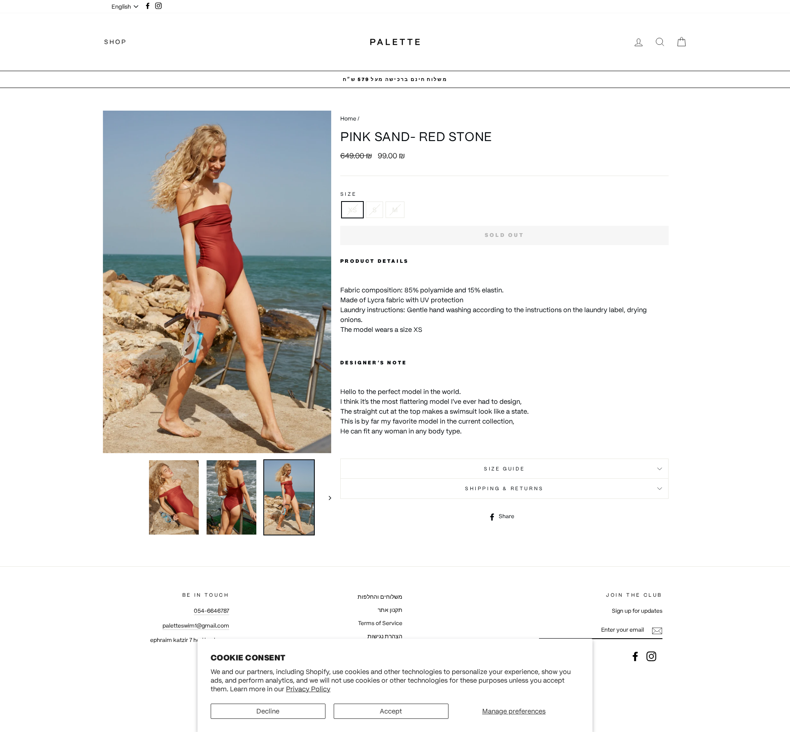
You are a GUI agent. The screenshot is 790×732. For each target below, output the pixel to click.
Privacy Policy (308, 689)
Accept (391, 711)
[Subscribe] (657, 630)
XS (352, 210)
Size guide (504, 469)
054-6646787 (211, 610)
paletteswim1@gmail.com (196, 625)
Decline (267, 711)
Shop (115, 42)
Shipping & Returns (504, 488)
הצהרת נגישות (384, 636)
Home (348, 118)
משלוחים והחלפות (380, 596)
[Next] (326, 497)
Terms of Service (380, 623)
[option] (395, 79)
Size (348, 194)
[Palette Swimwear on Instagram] (651, 656)
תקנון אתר (390, 610)
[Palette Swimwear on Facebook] (635, 656)
